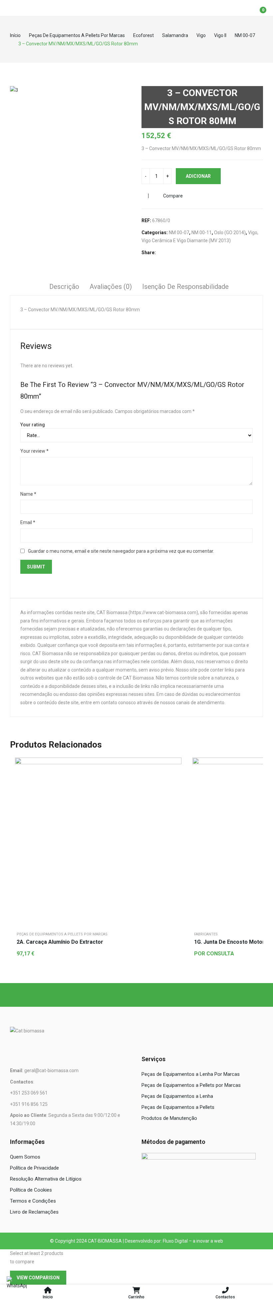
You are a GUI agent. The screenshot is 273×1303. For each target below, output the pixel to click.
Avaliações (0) (111, 287)
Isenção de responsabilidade (185, 287)
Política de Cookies (31, 1190)
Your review (34, 451)
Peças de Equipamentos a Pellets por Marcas (62, 934)
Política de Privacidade (34, 1168)
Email (27, 522)
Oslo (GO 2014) (230, 232)
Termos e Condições (33, 1201)
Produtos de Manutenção (169, 1118)
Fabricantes (206, 934)
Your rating (32, 424)
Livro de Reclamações (34, 1212)
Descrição (64, 287)
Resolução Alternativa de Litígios (46, 1179)
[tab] (64, 287)
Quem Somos (25, 1157)
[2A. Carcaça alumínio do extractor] (98, 841)
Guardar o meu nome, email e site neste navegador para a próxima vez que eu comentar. (121, 551)
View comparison (38, 1277)
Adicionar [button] (174, 781)
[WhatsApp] (17, 1286)
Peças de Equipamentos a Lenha (177, 1096)
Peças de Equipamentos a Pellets (177, 1107)
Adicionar (198, 176)
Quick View (174, 764)
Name (28, 494)
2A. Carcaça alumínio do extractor (60, 942)
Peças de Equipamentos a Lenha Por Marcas (190, 1074)
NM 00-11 (201, 232)
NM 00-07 (179, 232)
